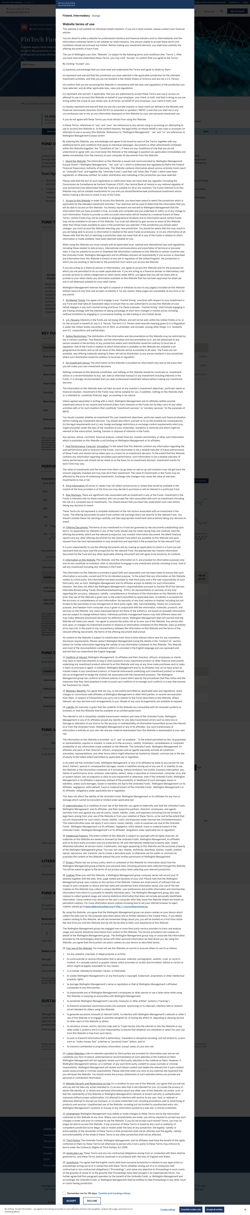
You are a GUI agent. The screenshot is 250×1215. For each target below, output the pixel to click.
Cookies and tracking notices (114, 1193)
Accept (71, 1200)
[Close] (245, 1209)
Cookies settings (167, 1209)
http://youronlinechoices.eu (132, 906)
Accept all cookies (214, 1209)
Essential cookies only (191, 1209)
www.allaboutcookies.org (99, 906)
